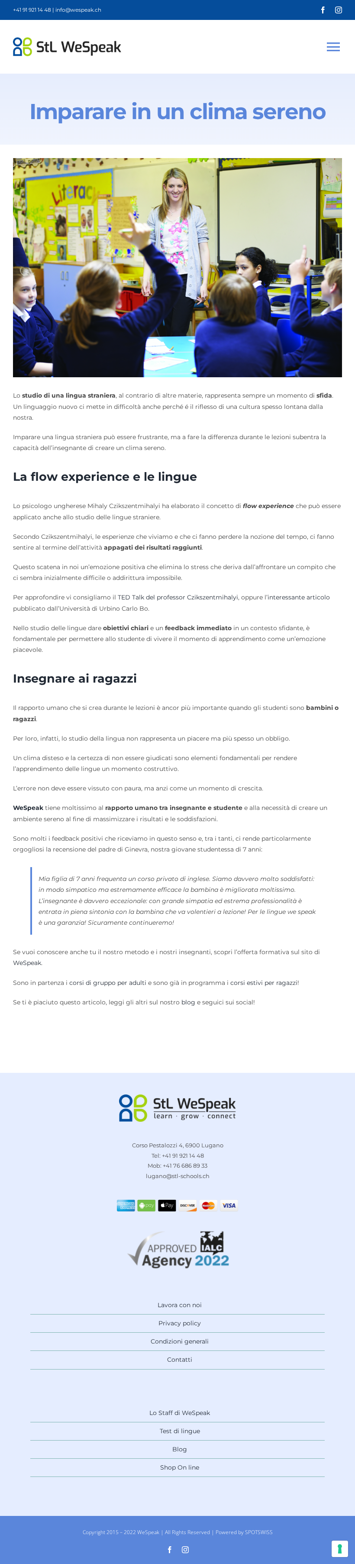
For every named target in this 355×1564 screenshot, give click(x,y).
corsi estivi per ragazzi (263, 983)
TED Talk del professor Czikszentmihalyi (178, 597)
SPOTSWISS (259, 1532)
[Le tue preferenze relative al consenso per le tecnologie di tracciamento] (340, 1549)
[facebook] (323, 9)
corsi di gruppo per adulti (107, 983)
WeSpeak (27, 963)
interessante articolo (299, 597)
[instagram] (338, 9)
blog (188, 1002)
